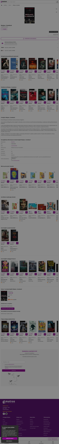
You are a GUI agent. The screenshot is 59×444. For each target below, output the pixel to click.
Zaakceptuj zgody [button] (9, 438)
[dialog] (9, 434)
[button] (9, 441)
